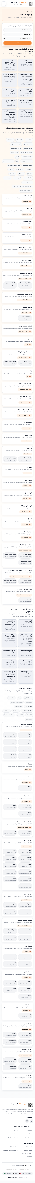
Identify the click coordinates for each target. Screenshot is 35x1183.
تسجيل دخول (28, 1137)
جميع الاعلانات (28, 1150)
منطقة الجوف (29, 702)
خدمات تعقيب (10, 139)
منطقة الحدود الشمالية (17, 702)
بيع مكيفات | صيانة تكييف (26, 190)
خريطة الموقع (12, 1137)
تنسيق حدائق (29, 169)
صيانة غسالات (19, 169)
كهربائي (17, 156)
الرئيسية (29, 1130)
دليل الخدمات (19, 139)
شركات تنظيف (14, 152)
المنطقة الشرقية (28, 698)
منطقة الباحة (11, 698)
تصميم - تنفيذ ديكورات (26, 161)
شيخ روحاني (21, 173)
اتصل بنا (14, 1133)
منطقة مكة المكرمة (9, 715)
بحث (17, 43)
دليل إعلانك (26, 1165)
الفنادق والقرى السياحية (14, 165)
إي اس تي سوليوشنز (13, 1177)
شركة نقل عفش (28, 144)
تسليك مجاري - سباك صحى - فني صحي (22, 186)
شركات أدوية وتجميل (16, 148)
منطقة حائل (29, 715)
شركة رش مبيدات (28, 178)
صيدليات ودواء (7, 178)
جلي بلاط (10, 169)
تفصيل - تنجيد (17, 178)
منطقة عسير (20, 715)
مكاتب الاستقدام (28, 148)
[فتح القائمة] (4, 3)
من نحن (30, 1133)
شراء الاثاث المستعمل (26, 152)
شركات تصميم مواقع (27, 156)
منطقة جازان (6, 710)
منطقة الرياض (28, 706)
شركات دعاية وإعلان (27, 165)
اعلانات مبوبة (29, 139)
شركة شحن (12, 173)
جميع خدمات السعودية (9, 1150)
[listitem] (31, 1121)
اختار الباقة (29, 1147)
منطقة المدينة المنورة (27, 710)
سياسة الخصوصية (11, 1169)
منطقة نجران (29, 719)
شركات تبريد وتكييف (27, 182)
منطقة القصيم (18, 706)
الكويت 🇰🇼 (21, 1173)
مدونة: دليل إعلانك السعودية (27, 1155)
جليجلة (19, 698)
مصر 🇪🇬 (15, 1173)
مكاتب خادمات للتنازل (8, 161)
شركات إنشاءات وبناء (16, 144)
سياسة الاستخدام (24, 1169)
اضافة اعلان (12, 1147)
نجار (17, 161)
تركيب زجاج (29, 173)
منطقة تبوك (16, 710)
